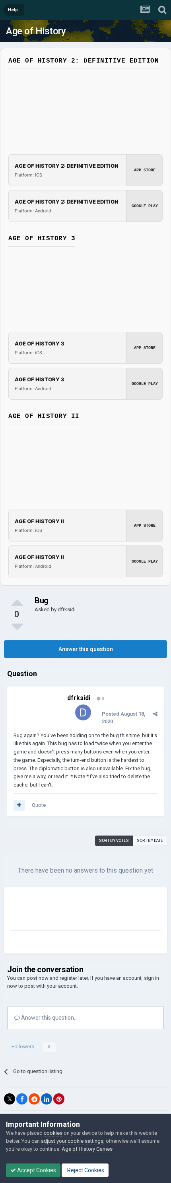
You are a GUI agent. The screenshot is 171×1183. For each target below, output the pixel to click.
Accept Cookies (36, 1170)
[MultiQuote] (19, 805)
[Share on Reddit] (34, 1099)
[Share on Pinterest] (58, 1099)
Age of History (36, 31)
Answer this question (85, 649)
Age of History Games (87, 1149)
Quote (39, 805)
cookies (53, 1133)
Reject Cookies (85, 1170)
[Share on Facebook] (21, 1099)
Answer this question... (49, 1017)
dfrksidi (67, 609)
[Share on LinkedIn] (46, 1099)
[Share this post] (155, 714)
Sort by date (150, 840)
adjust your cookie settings (72, 1141)
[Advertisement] (74, 910)
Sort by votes (114, 840)
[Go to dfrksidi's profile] (83, 712)
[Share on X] (9, 1099)
